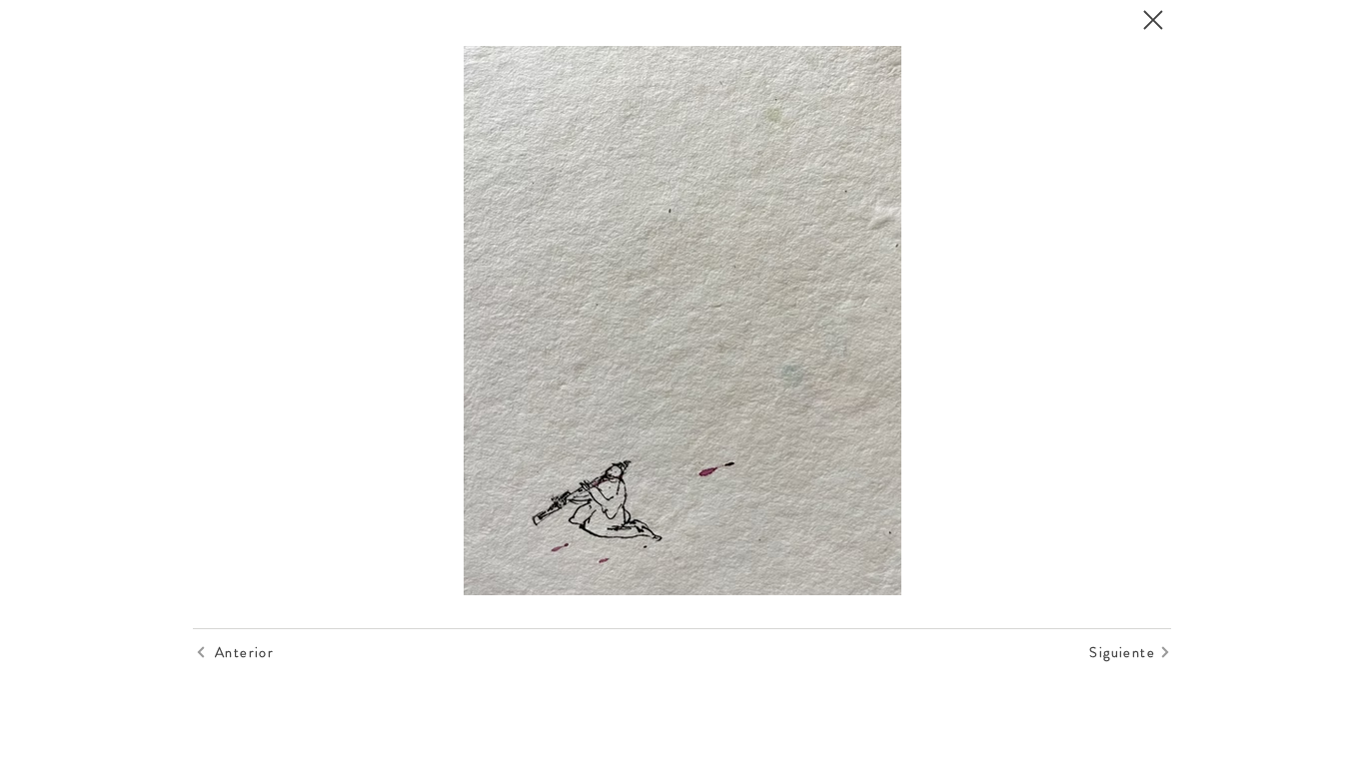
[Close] (1152, 20)
